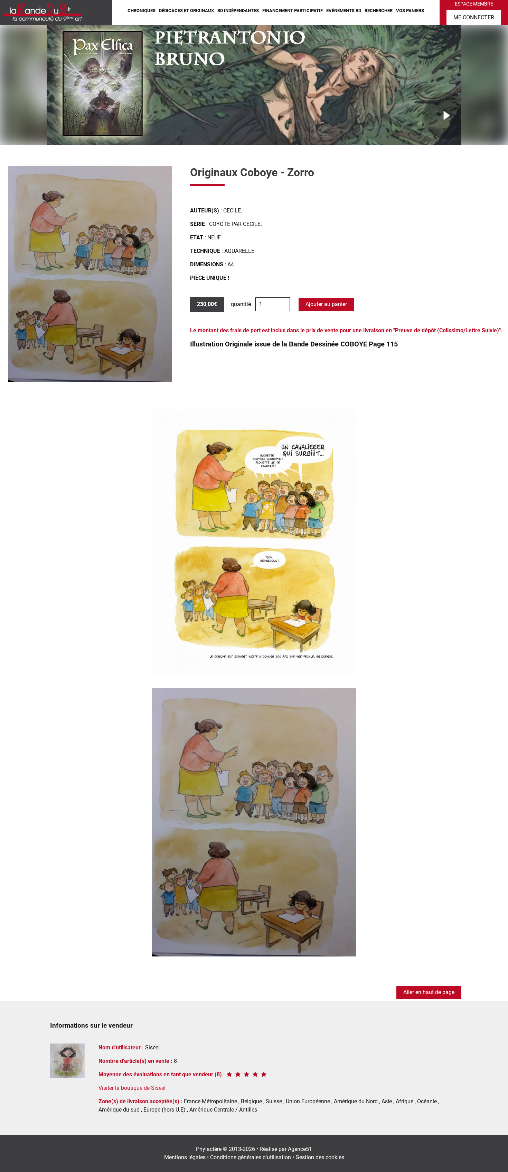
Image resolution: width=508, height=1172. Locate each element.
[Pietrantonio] (254, 84)
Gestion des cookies (319, 1157)
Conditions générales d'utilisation (250, 1157)
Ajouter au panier (326, 304)
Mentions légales (185, 1157)
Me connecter (473, 17)
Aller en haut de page (428, 992)
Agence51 (300, 1149)
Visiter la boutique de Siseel (132, 1088)
